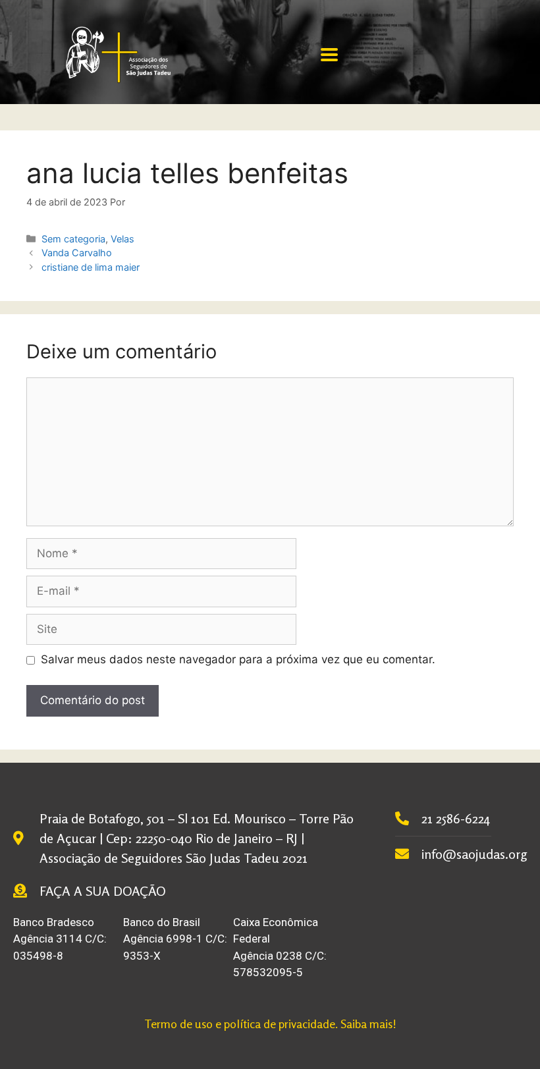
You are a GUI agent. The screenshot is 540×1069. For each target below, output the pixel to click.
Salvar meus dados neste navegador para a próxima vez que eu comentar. (238, 659)
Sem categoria (73, 238)
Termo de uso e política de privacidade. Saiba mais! (270, 1023)
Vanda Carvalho (76, 252)
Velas (122, 238)
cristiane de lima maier (90, 267)
